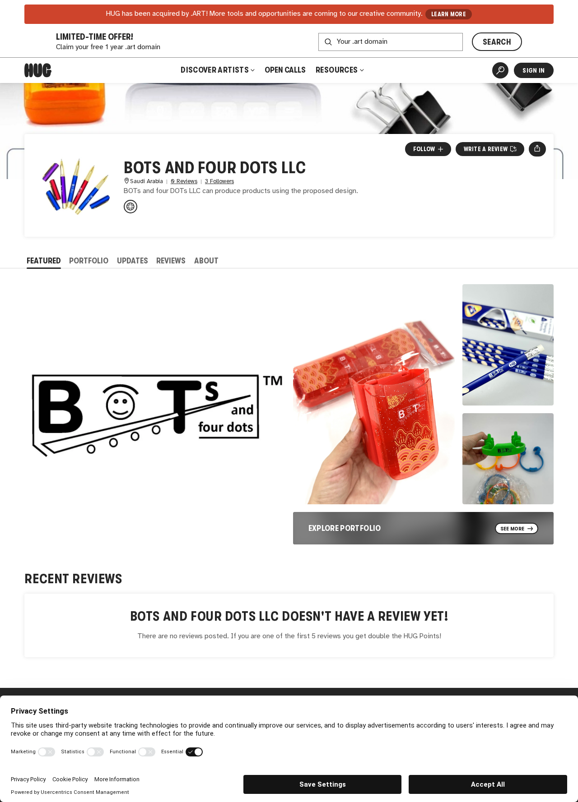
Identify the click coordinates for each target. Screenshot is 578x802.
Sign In (533, 70)
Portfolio (88, 260)
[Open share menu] (537, 149)
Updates (132, 260)
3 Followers (219, 181)
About (206, 260)
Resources (337, 69)
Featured (44, 260)
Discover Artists (215, 69)
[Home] (37, 70)
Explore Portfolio (344, 528)
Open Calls (285, 69)
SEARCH (497, 41)
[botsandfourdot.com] (130, 206)
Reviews (171, 260)
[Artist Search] (500, 70)
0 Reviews (184, 181)
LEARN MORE (448, 14)
